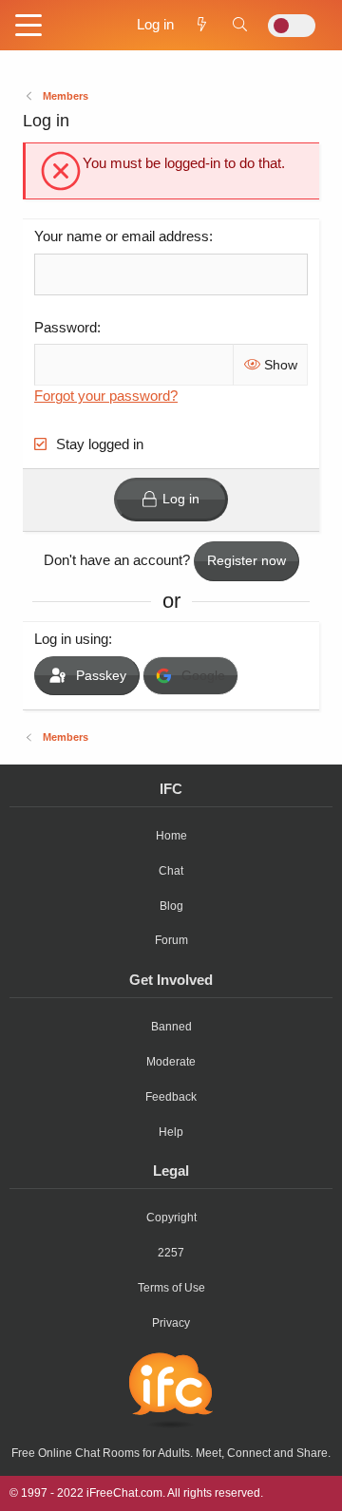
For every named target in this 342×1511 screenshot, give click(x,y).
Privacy (171, 1323)
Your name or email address (121, 236)
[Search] (239, 24)
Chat (171, 871)
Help (171, 1132)
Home (171, 835)
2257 (171, 1252)
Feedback (171, 1097)
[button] (28, 26)
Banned (171, 1026)
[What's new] (201, 24)
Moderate (171, 1061)
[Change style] (291, 25)
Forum (171, 940)
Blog (171, 906)
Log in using (71, 639)
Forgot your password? (106, 395)
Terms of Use (171, 1287)
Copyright (171, 1217)
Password (65, 327)
